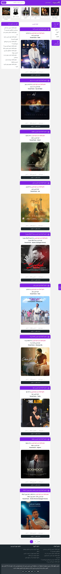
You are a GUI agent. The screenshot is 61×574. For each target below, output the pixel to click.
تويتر (29, 571)
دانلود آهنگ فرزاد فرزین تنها (40, 388)
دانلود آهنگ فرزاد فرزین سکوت (39, 131)
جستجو (4, 2)
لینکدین (26, 571)
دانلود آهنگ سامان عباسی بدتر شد (52, 553)
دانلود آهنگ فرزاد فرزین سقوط (39, 439)
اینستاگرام (35, 571)
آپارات (38, 571)
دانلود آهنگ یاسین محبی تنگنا (10, 48)
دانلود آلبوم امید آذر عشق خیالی (32, 557)
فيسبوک (23, 571)
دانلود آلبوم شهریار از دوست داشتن (31, 553)
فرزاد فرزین (33, 33)
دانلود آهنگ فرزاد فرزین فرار (40, 285)
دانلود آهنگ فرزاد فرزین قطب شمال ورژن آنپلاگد (35, 490)
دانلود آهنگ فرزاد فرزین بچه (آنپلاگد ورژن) (36, 234)
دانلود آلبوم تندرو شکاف (33, 555)
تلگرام (32, 571)
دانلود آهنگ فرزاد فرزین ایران (40, 183)
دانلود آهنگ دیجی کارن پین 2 (10, 46)
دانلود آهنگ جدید (40, 33)
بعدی (39, 541)
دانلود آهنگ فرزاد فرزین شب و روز (38, 80)
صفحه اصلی (48, 2)
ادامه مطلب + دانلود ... (35, 75)
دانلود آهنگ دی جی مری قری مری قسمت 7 (50, 559)
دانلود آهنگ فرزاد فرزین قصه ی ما (38, 336)
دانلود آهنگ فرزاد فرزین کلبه (40, 29)
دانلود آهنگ (41, 72)
